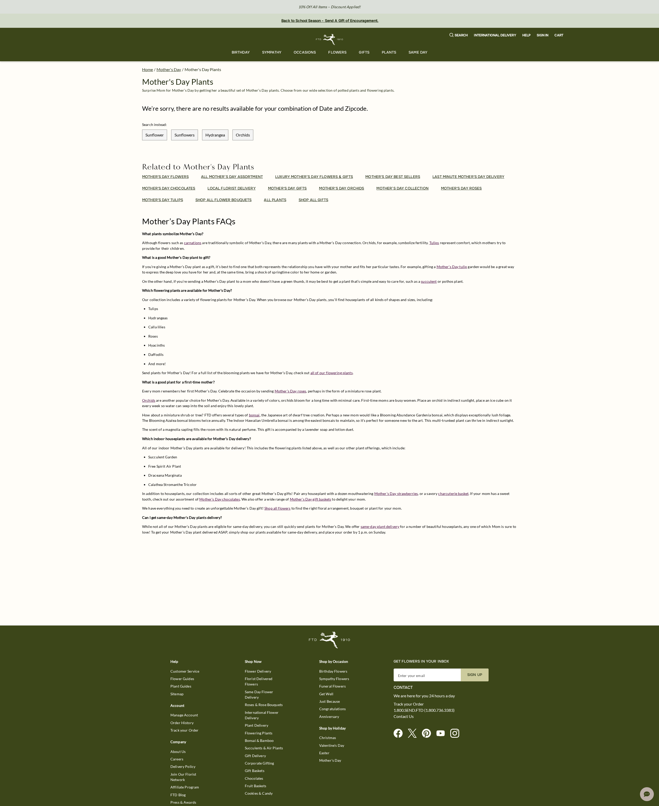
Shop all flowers (277, 508)
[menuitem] (241, 52)
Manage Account (184, 715)
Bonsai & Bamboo (259, 740)
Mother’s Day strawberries (396, 493)
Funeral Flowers (332, 686)
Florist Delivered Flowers (259, 681)
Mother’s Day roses (290, 391)
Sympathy (271, 52)
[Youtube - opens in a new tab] (442, 733)
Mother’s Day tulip (452, 266)
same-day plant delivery (380, 526)
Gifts (364, 52)
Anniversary (329, 716)
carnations (193, 243)
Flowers (337, 52)
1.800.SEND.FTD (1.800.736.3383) (424, 710)
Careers (176, 759)
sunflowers (185, 134)
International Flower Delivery (262, 715)
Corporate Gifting (259, 763)
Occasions (305, 52)
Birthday (241, 52)
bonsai (254, 415)
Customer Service (184, 671)
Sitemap (177, 694)
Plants (389, 52)
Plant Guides (180, 686)
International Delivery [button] (495, 35)
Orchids (148, 400)
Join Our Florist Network (183, 777)
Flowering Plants (258, 733)
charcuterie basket (453, 493)
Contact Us (404, 716)
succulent (429, 281)
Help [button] (526, 35)
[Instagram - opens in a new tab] (456, 733)
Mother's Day (169, 69)
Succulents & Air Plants (264, 748)
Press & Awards (183, 802)
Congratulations (332, 709)
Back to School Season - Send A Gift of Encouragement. (329, 20)
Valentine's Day (331, 745)
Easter (324, 753)
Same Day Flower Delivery (259, 694)
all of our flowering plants (331, 373)
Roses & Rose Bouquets (264, 704)
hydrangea (215, 134)
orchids (243, 134)
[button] (458, 35)
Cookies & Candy (259, 793)
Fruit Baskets (255, 786)
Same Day (418, 52)
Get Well (326, 694)
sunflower (154, 134)
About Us (178, 751)
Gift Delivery (255, 755)
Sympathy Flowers (334, 678)
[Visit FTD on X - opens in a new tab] (414, 733)
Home (147, 69)
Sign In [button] (542, 35)
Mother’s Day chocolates (219, 499)
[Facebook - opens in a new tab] (400, 733)
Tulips (434, 243)
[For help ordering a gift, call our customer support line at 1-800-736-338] (329, 39)
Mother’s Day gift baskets (310, 499)
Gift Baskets (254, 770)
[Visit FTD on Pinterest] (428, 733)
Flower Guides (182, 678)
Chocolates (254, 778)
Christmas (327, 737)
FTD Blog (178, 795)
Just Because (329, 701)
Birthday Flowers (333, 671)
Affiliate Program (184, 787)
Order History (182, 723)
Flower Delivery (258, 671)
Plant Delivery (256, 725)
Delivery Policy (182, 766)
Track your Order (184, 730)
